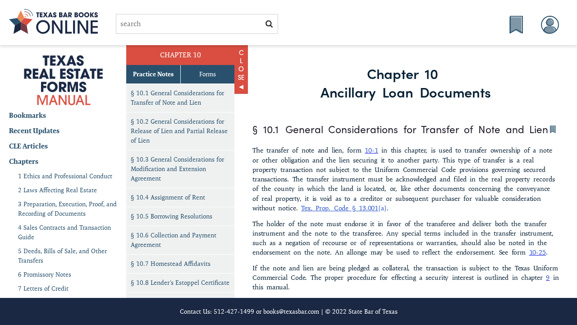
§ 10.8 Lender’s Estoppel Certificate (180, 283)
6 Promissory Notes (44, 274)
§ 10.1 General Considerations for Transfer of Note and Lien (177, 98)
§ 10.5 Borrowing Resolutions (171, 216)
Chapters (23, 161)
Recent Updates (34, 130)
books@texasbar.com (291, 311)
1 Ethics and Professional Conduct (65, 176)
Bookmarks (27, 115)
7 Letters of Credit (43, 288)
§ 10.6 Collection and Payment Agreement (173, 240)
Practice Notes (153, 74)
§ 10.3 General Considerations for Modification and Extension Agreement (177, 168)
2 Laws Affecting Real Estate (57, 190)
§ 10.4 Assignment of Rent (168, 197)
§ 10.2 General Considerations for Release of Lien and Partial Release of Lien (179, 130)
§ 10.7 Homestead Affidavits (171, 264)
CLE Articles (28, 146)
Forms (207, 74)
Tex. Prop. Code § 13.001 (339, 208)
